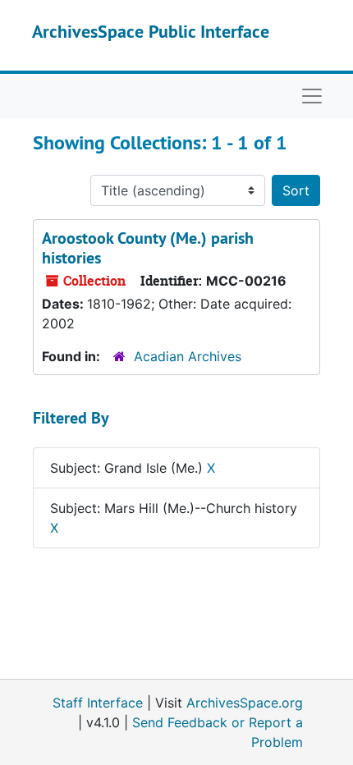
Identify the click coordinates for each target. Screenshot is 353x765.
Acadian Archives (187, 356)
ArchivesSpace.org (244, 702)
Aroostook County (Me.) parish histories (148, 247)
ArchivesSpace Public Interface (150, 31)
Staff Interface (98, 702)
